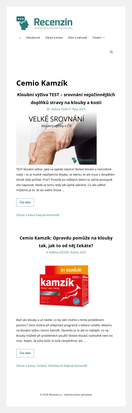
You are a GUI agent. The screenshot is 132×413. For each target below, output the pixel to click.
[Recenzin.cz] (44, 23)
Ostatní (96, 37)
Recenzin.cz (55, 394)
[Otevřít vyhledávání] (111, 52)
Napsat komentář (47, 215)
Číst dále (27, 203)
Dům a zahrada (77, 37)
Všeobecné (33, 37)
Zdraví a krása (54, 37)
